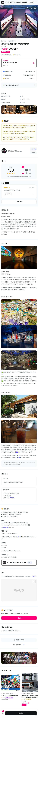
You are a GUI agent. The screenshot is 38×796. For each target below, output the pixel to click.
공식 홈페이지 (20, 537)
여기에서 (19, 457)
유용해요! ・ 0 (9, 194)
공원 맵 (17, 452)
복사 (23, 644)
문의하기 (33, 152)
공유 (31, 7)
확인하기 (20, 618)
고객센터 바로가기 (20, 640)
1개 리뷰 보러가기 (19, 201)
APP (30, 2)
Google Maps (5, 527)
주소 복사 (34, 576)
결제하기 (21, 713)
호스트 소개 (33, 149)
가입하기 (12, 498)
